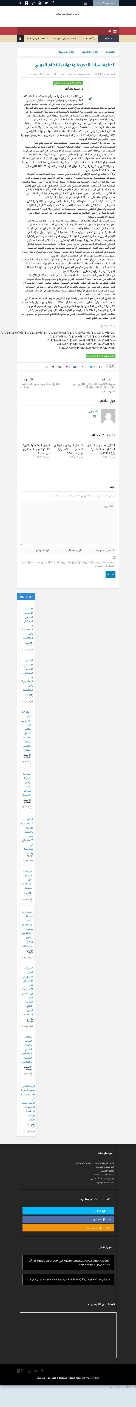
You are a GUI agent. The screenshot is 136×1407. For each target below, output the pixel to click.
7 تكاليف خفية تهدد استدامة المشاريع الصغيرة (45, 38)
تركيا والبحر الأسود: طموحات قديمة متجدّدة (41, 384)
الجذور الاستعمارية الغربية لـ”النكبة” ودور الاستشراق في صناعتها (36, 449)
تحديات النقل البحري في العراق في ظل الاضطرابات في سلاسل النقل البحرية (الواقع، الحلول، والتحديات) (27, 991)
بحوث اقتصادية (27, 756)
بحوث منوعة (29, 951)
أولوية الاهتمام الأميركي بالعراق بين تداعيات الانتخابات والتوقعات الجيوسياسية (94, 386)
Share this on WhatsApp (69, 83)
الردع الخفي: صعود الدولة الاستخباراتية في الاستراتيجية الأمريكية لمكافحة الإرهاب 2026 (28, 1103)
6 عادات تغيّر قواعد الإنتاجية (82, 38)
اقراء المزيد (28, 649)
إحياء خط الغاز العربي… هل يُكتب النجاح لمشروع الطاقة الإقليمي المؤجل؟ (26, 731)
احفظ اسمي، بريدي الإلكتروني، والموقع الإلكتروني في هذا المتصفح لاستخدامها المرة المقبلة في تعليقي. (68, 564)
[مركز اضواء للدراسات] (68, 13)
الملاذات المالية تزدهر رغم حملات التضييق (26, 784)
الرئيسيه (110, 51)
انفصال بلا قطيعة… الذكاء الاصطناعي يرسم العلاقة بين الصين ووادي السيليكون (27, 929)
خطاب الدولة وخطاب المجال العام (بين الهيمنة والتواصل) (26, 1049)
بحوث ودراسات (90, 51)
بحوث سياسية (66, 51)
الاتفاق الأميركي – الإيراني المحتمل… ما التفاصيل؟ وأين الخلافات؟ (101, 449)
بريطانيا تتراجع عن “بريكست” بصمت (26, 879)
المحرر (93, 411)
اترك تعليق (51, 74)
